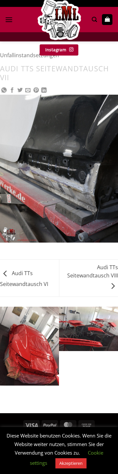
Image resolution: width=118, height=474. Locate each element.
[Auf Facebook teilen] (12, 90)
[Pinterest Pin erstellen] (36, 90)
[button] (9, 20)
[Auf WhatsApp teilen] (4, 90)
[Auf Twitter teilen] (20, 90)
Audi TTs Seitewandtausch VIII (92, 271)
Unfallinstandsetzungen (29, 55)
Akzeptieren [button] (71, 463)
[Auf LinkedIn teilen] (44, 90)
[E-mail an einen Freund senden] (27, 90)
